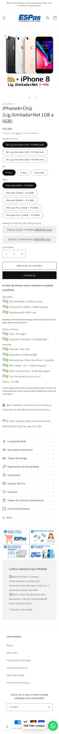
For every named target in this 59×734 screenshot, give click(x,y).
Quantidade (8, 247)
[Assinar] (48, 707)
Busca (10, 645)
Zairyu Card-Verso (29, 239)
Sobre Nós (12, 652)
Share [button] (9, 517)
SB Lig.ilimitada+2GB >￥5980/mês (25, 152)
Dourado (40, 172)
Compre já (30, 275)
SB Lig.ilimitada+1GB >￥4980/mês (25, 144)
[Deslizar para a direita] (36, 97)
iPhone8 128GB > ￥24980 (20, 192)
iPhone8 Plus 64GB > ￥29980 (22, 207)
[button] (4, 18)
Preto (9, 172)
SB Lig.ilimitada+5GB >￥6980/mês (25, 159)
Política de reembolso (18, 682)
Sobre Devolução (16, 675)
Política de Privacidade (19, 660)
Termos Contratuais (17, 667)
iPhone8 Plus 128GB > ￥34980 (23, 215)
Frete (18, 133)
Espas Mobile (21, 728)
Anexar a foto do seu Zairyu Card (21, 223)
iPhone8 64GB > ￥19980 (19, 185)
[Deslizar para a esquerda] (22, 97)
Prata (23, 172)
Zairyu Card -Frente (29, 229)
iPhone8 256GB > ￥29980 (20, 200)
